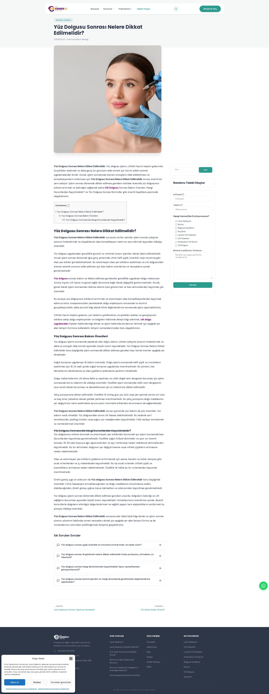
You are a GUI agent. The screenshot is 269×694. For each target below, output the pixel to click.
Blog (148, 652)
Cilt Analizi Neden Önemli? (153, 609)
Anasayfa (95, 9)
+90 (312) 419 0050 (66, 651)
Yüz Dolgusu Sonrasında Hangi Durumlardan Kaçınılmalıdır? (93, 219)
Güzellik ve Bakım (63, 20)
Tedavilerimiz (124, 9)
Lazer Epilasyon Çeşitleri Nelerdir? (124, 647)
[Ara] (176, 9)
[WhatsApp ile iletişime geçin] (263, 586)
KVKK (149, 667)
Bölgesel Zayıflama (192, 662)
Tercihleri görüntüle (61, 682)
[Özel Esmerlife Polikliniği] (57, 9)
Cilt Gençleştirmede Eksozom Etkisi (125, 675)
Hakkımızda (152, 647)
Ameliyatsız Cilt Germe (193, 657)
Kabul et (15, 682)
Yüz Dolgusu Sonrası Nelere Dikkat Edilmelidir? (79, 211)
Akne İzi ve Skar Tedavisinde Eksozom (122, 661)
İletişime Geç (210, 8)
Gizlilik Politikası (153, 662)
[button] (70, 658)
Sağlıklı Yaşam (143, 9)
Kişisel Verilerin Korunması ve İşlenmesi (21, 689)
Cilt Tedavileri (189, 647)
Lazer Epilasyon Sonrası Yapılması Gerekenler (74, 609)
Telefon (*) (178, 205)
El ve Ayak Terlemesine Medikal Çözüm (123, 653)
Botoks (187, 667)
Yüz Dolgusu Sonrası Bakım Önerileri (78, 215)
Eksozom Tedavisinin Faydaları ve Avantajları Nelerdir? (124, 669)
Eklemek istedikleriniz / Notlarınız (187, 250)
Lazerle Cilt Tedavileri (193, 652)
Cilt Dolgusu (112, 187)
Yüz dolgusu (61, 278)
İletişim (150, 657)
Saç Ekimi (188, 677)
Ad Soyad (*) (178, 194)
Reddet (37, 682)
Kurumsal (108, 9)
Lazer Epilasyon (116, 642)
